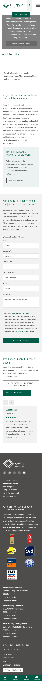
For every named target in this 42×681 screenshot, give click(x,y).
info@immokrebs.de (19, 331)
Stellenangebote (9, 487)
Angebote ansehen (10, 483)
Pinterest (19, 472)
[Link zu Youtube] (17, 649)
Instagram (9, 472)
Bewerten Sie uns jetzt (17, 393)
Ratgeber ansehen (10, 490)
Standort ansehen (10, 600)
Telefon (6, 283)
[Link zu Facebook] (4, 649)
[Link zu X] (11, 649)
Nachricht (7, 294)
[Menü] (37, 5)
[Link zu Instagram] (8, 649)
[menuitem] (21, 5)
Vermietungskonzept (11, 493)
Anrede (6, 240)
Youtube (24, 472)
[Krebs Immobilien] (11, 5)
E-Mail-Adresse (9, 273)
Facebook (4, 472)
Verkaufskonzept (9, 496)
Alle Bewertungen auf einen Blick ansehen (21, 384)
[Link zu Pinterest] (14, 649)
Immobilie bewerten (10, 480)
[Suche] (21, 5)
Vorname (7, 251)
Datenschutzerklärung (22, 313)
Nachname (7, 262)
